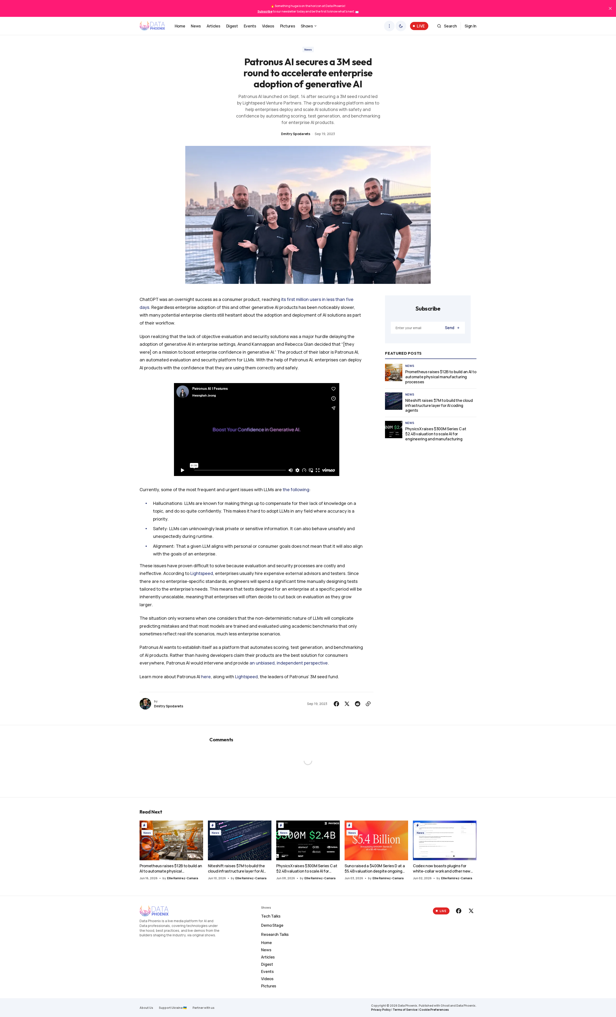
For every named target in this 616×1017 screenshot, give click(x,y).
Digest (267, 964)
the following (296, 489)
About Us (146, 1008)
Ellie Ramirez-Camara (182, 878)
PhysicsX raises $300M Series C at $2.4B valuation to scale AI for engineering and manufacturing (435, 433)
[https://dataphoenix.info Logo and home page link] (152, 26)
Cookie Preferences (434, 1010)
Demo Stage (272, 925)
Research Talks (275, 934)
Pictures (268, 986)
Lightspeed (201, 573)
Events (267, 971)
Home (266, 942)
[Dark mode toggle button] (401, 26)
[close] (610, 8)
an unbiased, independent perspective (289, 663)
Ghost (445, 1006)
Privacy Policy (381, 1010)
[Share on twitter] (347, 703)
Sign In (470, 26)
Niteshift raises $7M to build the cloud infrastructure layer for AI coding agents (439, 405)
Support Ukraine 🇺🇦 (173, 1008)
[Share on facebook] (336, 703)
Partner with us (203, 1008)
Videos (267, 978)
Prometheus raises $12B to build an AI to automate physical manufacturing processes (440, 376)
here (206, 676)
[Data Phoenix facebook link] (459, 911)
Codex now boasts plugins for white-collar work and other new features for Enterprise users (441, 868)
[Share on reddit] (357, 703)
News (308, 49)
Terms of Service (405, 1010)
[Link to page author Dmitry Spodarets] (145, 704)
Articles (268, 957)
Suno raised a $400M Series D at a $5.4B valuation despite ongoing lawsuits (375, 868)
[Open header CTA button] (389, 26)
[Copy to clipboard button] (368, 703)
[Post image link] (393, 372)
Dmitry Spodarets (295, 133)
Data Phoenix (465, 1006)
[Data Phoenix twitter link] (470, 911)
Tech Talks (270, 916)
